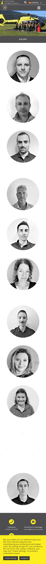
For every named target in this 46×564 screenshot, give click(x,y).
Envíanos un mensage (33, 527)
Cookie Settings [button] (10, 558)
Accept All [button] (24, 558)
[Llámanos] (11, 521)
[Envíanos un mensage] (33, 521)
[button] (34, 3)
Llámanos (11, 527)
